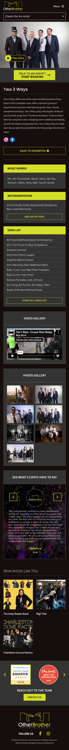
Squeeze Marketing (46, 743)
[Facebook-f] (40, 733)
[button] (16, 58)
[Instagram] (48, 733)
